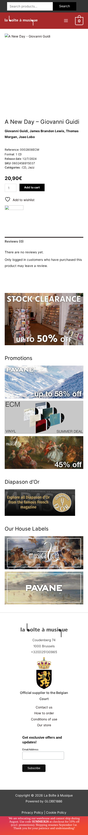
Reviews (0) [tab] (14, 241)
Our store (44, 725)
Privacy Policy (32, 812)
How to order (44, 713)
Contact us (44, 707)
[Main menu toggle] (65, 20)
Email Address (30, 749)
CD (24, 167)
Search (64, 6)
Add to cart (32, 187)
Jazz (31, 167)
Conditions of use (44, 719)
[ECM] (14, 214)
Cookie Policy (56, 812)
